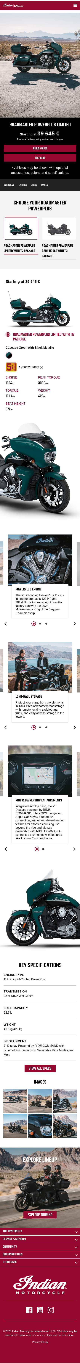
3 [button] (46, 623)
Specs (34, 185)
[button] (6, 624)
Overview (9, 185)
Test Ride (40, 158)
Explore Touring (40, 1215)
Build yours (40, 148)
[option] (40, 577)
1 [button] (33, 623)
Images (44, 185)
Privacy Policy (40, 1341)
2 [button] (40, 623)
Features (22, 185)
